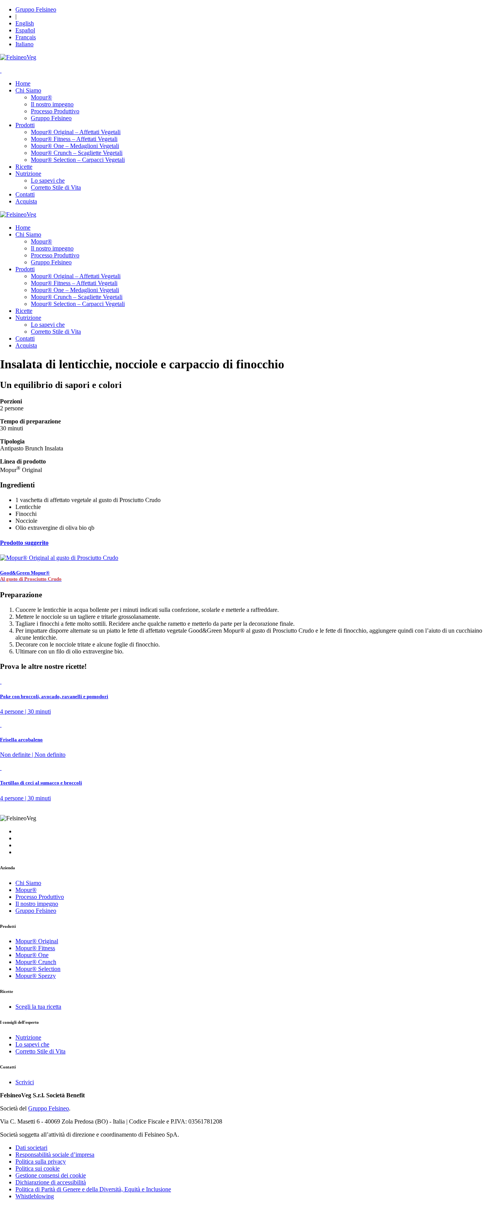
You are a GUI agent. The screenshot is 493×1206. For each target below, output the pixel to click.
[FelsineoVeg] (18, 214)
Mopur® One (32, 955)
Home (22, 83)
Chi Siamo (28, 90)
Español (25, 30)
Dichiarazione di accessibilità (50, 1182)
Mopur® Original (36, 941)
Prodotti (25, 125)
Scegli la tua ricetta (38, 1006)
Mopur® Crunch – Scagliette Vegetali (76, 152)
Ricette (23, 166)
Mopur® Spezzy (35, 976)
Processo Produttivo (55, 111)
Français (25, 37)
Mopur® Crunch (35, 962)
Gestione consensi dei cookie (50, 1175)
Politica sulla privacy (40, 1161)
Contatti (25, 194)
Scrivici (24, 1082)
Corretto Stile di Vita (56, 187)
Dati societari (31, 1147)
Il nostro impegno (52, 104)
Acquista (26, 201)
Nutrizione (28, 173)
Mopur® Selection (37, 969)
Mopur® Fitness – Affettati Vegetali (74, 139)
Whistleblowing (34, 1196)
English (24, 23)
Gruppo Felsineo (35, 9)
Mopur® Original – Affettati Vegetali (76, 132)
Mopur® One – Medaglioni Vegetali (75, 146)
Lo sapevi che (48, 180)
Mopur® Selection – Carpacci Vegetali (78, 159)
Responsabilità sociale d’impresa (54, 1154)
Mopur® (41, 97)
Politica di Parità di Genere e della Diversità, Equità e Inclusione (93, 1189)
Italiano (24, 44)
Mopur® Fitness (35, 948)
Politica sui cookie (37, 1168)
